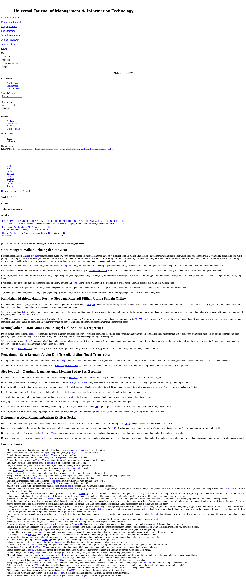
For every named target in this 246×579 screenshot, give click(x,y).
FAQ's (4, 48)
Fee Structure (8, 31)
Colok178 (228, 488)
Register (10, 173)
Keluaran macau (25, 348)
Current (10, 178)
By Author (11, 124)
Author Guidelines (10, 17)
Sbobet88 (146, 562)
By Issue (11, 121)
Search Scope (8, 102)
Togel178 (45, 438)
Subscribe (11, 141)
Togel (74, 283)
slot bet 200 (33, 565)
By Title (10, 126)
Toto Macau (34, 334)
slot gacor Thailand (78, 382)
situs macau (48, 498)
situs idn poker (66, 486)
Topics (10, 186)
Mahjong (91, 304)
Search (10, 176)
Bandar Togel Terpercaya (66, 365)
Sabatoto (155, 514)
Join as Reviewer (10, 40)
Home (9, 166)
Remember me (11, 63)
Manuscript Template (11, 22)
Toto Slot (26, 312)
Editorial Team (13, 183)
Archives (11, 181)
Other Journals (13, 129)
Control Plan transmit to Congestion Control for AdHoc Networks (31, 233)
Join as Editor (8, 44)
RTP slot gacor (33, 256)
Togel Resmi (59, 573)
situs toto (63, 392)
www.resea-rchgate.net (73, 450)
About (10, 168)
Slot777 (138, 319)
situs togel (56, 481)
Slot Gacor (57, 483)
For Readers (12, 83)
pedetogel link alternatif (129, 275)
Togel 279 (48, 455)
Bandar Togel (81, 575)
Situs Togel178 (48, 433)
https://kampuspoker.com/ (39, 478)
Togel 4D (112, 428)
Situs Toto (30, 341)
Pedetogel (33, 473)
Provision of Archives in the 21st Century (20, 227)
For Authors (12, 86)
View (9, 138)
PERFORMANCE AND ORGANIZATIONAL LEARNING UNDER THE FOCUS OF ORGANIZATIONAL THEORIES (59, 221)
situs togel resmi (120, 501)
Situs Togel (62, 360)
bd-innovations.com (98, 270)
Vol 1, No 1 (25, 191)
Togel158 (62, 457)
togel (107, 387)
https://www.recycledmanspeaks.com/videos (87, 475)
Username (6, 56)
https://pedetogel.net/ (71, 468)
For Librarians (13, 88)
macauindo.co (41, 465)
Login (9, 171)
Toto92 (146, 506)
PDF (123, 221)
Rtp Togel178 (73, 452)
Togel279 (40, 547)
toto (101, 287)
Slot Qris (73, 377)
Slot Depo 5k (65, 265)
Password (6, 60)
